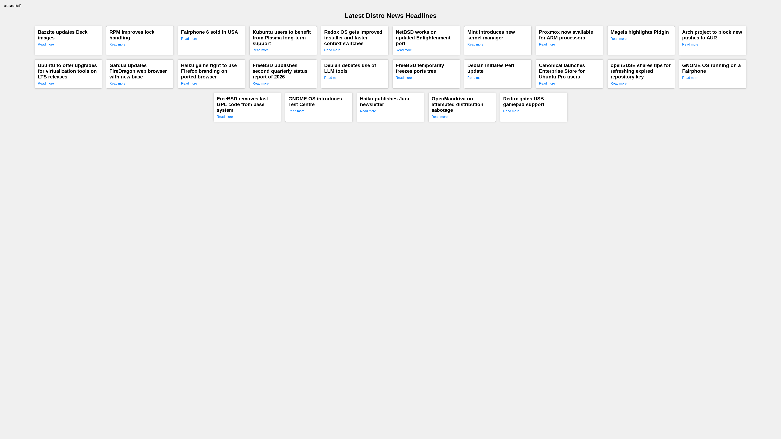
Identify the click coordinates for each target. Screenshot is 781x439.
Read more (46, 44)
